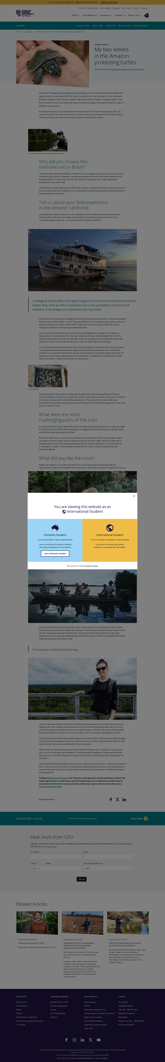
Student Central (91, 566)
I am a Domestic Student (55, 553)
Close (134, 496)
